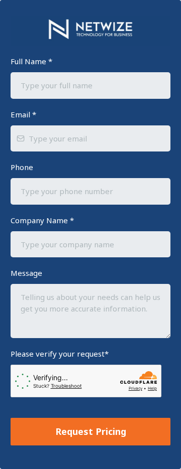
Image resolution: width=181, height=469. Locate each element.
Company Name (42, 220)
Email (23, 114)
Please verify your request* (60, 354)
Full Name (31, 61)
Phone (22, 167)
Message (26, 273)
